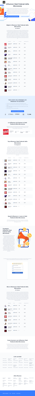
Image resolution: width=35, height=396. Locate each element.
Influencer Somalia (15, 362)
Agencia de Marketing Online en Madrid (15, 384)
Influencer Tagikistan (21, 367)
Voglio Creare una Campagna (25, 16)
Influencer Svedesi (5, 367)
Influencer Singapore (26, 360)
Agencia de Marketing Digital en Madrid (26, 381)
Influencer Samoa (4, 358)
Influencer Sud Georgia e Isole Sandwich (14, 366)
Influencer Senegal (5, 360)
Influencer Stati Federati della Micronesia (30, 363)
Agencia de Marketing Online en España (26, 384)
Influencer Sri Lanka (26, 362)
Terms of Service (18, 393)
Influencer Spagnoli (21, 362)
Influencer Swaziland (15, 367)
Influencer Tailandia (26, 367)
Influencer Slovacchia (5, 362)
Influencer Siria (30, 360)
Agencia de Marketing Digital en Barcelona (31, 381)
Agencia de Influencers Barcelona (20, 379)
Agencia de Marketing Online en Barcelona (21, 384)
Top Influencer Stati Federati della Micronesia (12, 16)
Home (10, 393)
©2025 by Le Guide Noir (5, 393)
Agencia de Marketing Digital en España (5, 384)
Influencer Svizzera (10, 367)
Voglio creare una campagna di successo (17, 111)
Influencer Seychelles (15, 360)
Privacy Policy (13, 393)
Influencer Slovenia (10, 362)
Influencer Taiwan (31, 367)
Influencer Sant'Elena (21, 358)
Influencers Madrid (10, 380)
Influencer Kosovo (10, 360)
